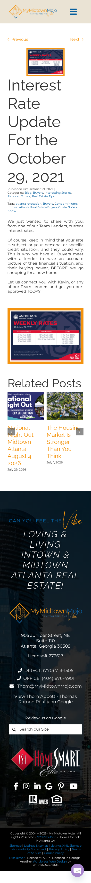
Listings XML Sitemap (66, 845)
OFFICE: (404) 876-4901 (48, 678)
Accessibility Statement (29, 849)
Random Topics (19, 196)
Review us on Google (45, 718)
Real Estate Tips (43, 196)
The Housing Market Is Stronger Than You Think (64, 442)
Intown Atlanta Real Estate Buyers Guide (37, 207)
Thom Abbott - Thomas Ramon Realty (47, 699)
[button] (11, 431)
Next (75, 39)
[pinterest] (61, 786)
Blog (28, 192)
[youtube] (73, 786)
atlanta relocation (28, 203)
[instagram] (26, 786)
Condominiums (66, 203)
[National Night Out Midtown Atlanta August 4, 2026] (26, 394)
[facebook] (16, 786)
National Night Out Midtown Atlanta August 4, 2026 (20, 445)
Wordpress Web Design (50, 861)
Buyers (38, 192)
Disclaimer (17, 858)
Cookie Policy (54, 853)
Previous (19, 39)
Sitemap (15, 845)
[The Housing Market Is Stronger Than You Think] (65, 394)
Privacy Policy (59, 849)
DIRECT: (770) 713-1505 (48, 670)
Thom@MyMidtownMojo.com (49, 686)
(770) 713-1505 (46, 837)
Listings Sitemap (36, 845)
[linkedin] (37, 786)
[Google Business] (48, 786)
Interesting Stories (58, 192)
